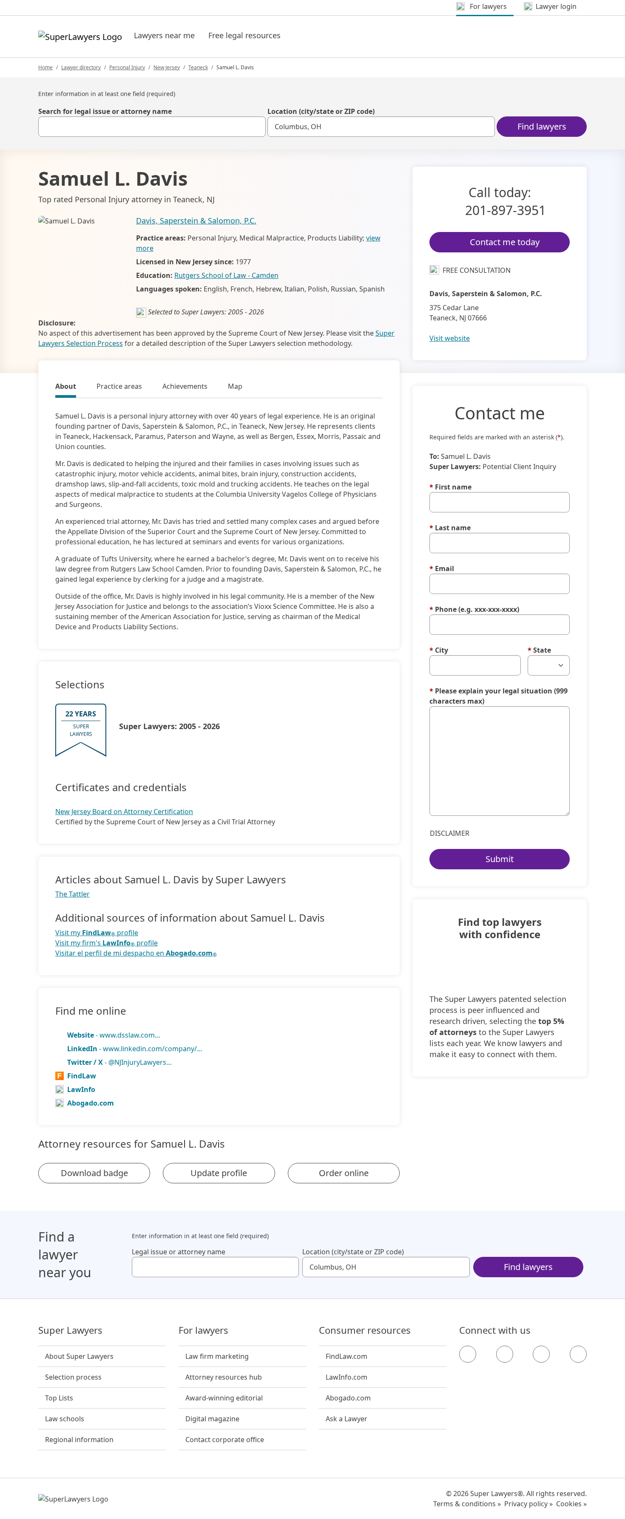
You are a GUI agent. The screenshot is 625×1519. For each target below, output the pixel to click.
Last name (450, 527)
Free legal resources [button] (244, 35)
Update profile (218, 1173)
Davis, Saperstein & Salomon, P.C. (196, 220)
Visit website (449, 338)
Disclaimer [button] (449, 833)
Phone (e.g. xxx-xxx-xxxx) (474, 609)
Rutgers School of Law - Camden (226, 275)
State (539, 650)
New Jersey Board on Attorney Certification (124, 811)
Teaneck (198, 67)
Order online (344, 1173)
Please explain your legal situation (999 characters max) (498, 696)
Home (45, 67)
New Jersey (166, 67)
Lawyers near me (164, 35)
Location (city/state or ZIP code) (321, 111)
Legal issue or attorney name (178, 1251)
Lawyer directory (81, 67)
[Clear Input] (255, 127)
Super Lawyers (70, 1330)
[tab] (65, 387)
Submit (500, 859)
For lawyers (203, 1330)
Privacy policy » (528, 1503)
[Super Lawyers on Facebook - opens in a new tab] (467, 1354)
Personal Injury (127, 67)
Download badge (94, 1173)
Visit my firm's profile (106, 943)
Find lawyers (541, 126)
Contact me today (505, 242)
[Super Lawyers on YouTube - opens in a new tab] (541, 1354)
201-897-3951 (505, 210)
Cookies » (571, 1503)
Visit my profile (96, 933)
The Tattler (72, 894)
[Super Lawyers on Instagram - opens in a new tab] (504, 1354)
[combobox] (152, 126)
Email (441, 568)
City (438, 650)
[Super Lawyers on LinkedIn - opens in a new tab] (578, 1354)
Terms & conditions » (467, 1503)
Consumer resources (365, 1330)
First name (450, 487)
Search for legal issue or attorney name (105, 111)
